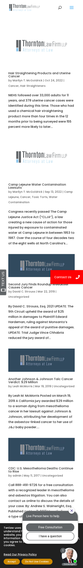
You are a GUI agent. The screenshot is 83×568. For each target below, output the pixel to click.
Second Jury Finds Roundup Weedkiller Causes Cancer (38, 286)
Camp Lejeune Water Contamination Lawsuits (37, 186)
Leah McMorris (23, 386)
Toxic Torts (39, 197)
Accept (12, 561)
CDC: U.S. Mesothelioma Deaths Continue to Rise (40, 470)
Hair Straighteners (33, 86)
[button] (66, 277)
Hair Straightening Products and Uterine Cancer (39, 74)
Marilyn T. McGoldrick (27, 80)
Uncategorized (18, 297)
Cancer (13, 86)
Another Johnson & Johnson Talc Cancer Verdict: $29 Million (40, 380)
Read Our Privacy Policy (20, 554)
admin (17, 476)
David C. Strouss (24, 291)
